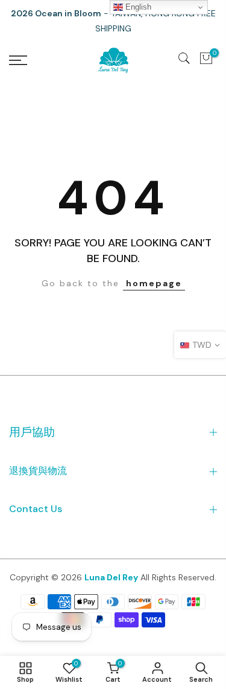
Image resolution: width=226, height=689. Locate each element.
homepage (154, 283)
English (137, 6)
